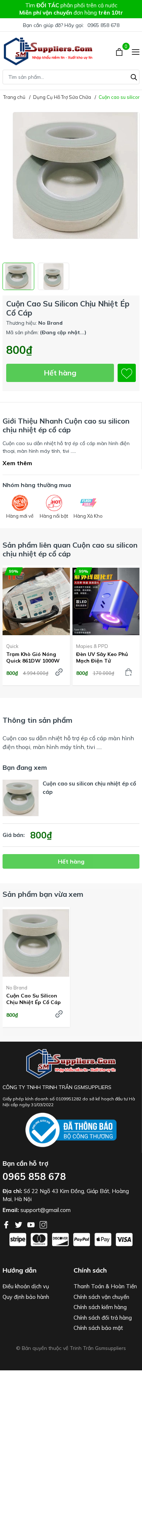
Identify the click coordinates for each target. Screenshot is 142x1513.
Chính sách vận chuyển (101, 1296)
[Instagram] (43, 1224)
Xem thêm (17, 463)
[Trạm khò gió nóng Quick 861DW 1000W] (36, 601)
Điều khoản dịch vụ (26, 1286)
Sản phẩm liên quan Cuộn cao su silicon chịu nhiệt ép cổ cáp (70, 549)
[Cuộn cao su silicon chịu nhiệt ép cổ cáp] (36, 943)
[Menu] (135, 51)
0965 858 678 (103, 25)
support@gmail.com (45, 1210)
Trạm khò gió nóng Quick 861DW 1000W (33, 657)
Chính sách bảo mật (98, 1327)
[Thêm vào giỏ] (128, 672)
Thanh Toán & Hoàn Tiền (105, 1286)
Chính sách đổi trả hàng (103, 1317)
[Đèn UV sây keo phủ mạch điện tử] (106, 601)
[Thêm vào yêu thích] (127, 373)
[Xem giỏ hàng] (120, 51)
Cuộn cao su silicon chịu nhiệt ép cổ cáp (33, 999)
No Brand (16, 988)
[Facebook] (7, 1224)
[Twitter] (19, 1224)
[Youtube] (31, 1224)
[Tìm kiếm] (134, 76)
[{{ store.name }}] (71, 1130)
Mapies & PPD (92, 646)
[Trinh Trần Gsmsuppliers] (48, 51)
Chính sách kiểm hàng (100, 1307)
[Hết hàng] (59, 672)
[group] (71, 184)
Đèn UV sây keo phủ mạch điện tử (102, 657)
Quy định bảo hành (26, 1296)
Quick (12, 646)
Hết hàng (60, 372)
